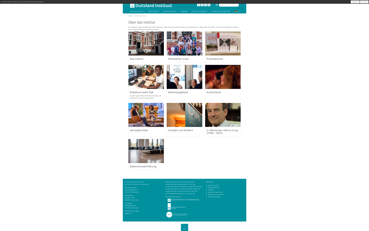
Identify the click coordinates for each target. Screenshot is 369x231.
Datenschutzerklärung (215, 192)
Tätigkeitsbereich (214, 187)
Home (130, 16)
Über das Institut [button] (137, 11)
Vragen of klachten (214, 197)
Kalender (184, 11)
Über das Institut (213, 185)
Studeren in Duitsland (220, 11)
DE (238, 11)
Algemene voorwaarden (216, 194)
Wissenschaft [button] (153, 11)
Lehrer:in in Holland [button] (199, 11)
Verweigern (364, 1)
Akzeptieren (355, 1)
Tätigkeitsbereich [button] (169, 11)
